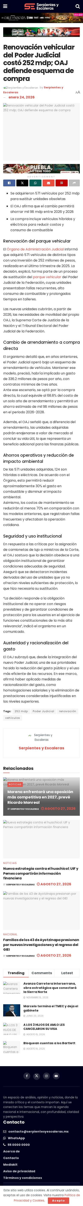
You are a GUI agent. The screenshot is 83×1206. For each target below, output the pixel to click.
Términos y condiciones (22, 1178)
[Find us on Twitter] (36, 1076)
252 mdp (21, 711)
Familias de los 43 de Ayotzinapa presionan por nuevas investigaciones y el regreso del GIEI (41, 944)
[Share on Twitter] (22, 183)
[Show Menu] (5, 6)
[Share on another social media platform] (74, 183)
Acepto (58, 1201)
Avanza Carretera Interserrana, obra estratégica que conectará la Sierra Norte (49, 987)
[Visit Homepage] (41, 6)
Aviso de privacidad (19, 1171)
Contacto (11, 1158)
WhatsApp (16, 1138)
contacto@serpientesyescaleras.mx (38, 1131)
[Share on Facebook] (9, 183)
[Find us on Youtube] (56, 1076)
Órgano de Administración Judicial (35, 249)
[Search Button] (78, 6)
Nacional (10, 934)
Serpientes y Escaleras (41, 748)
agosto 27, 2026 (60, 808)
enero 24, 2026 (22, 97)
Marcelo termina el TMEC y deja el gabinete (50, 1008)
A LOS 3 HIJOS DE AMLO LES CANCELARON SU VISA (44, 1027)
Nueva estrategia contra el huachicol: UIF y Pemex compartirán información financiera (40, 873)
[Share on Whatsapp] (35, 183)
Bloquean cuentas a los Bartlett (49, 1043)
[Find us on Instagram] (46, 1076)
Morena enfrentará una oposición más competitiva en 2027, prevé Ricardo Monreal (40, 797)
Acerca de (11, 1151)
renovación (67, 711)
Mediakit (10, 1164)
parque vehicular (47, 277)
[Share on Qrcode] (62, 183)
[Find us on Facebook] (26, 1076)
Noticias (15, 784)
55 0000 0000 (19, 1145)
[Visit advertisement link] (41, 18)
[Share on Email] (49, 183)
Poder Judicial (43, 711)
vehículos (12, 718)
